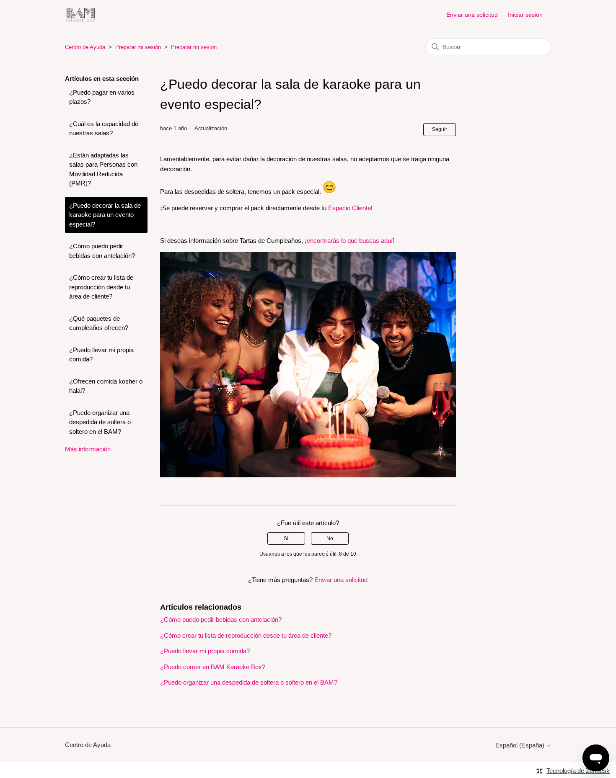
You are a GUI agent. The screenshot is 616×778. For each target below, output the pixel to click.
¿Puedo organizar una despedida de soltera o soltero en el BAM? (100, 422)
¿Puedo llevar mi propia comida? (101, 354)
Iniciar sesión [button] (525, 14)
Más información (88, 449)
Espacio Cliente (349, 207)
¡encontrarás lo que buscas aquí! (349, 240)
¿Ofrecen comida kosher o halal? (105, 386)
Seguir (439, 129)
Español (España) (520, 745)
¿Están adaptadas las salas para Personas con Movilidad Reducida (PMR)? (103, 169)
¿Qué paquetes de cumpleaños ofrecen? (98, 323)
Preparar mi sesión (138, 47)
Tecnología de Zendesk (578, 770)
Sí (286, 538)
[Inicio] (80, 15)
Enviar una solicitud (472, 14)
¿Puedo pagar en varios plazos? (102, 97)
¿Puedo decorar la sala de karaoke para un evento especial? (105, 215)
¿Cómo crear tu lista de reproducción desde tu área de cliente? (101, 287)
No (329, 538)
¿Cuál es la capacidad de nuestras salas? (103, 128)
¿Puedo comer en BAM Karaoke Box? (212, 666)
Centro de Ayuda (85, 47)
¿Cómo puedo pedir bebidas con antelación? (102, 250)
